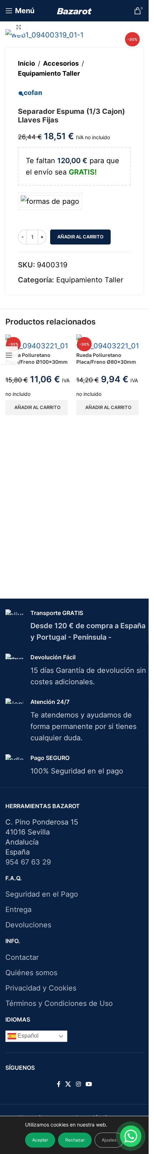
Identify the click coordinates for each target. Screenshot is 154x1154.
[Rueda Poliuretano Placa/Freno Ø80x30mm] (110, 342)
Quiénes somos (31, 972)
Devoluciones (28, 925)
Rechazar (75, 1140)
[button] (36, 407)
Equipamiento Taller (49, 73)
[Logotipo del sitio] (74, 10)
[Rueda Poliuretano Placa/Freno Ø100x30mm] (39, 342)
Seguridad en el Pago (41, 894)
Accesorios (61, 63)
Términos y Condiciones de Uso (59, 1003)
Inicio (26, 63)
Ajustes (109, 1140)
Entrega (18, 909)
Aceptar (40, 1140)
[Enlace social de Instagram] (78, 1084)
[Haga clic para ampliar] (19, 27)
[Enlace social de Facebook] (58, 1084)
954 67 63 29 (28, 862)
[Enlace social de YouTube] (88, 1084)
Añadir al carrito (80, 237)
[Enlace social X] (68, 1084)
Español (27, 1036)
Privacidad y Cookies (40, 988)
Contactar (22, 957)
